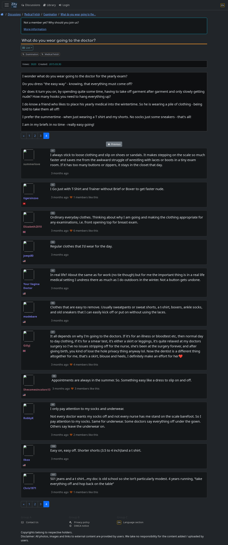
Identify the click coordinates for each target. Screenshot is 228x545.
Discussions (32, 5)
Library (51, 5)
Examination (50, 14)
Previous (115, 144)
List (27, 48)
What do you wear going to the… (78, 14)
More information (35, 29)
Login (66, 5)
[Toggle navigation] (6, 5)
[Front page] (2, 14)
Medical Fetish (32, 14)
